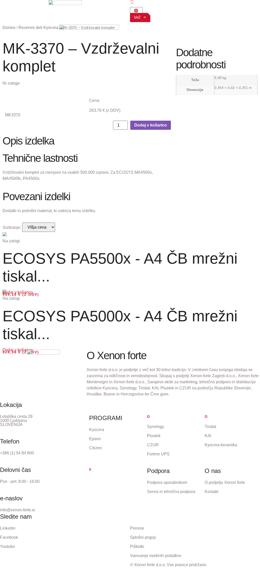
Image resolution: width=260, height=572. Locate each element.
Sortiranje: (12, 228)
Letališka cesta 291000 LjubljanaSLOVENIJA (16, 420)
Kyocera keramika (221, 445)
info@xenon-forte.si (17, 510)
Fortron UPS (158, 454)
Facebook (9, 537)
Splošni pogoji (143, 537)
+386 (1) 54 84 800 (17, 453)
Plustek (153, 436)
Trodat (210, 426)
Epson (95, 439)
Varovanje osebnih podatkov (155, 555)
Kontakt (211, 491)
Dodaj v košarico (150, 125)
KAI (208, 436)
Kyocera (96, 429)
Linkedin (7, 528)
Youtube (7, 546)
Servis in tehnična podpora (171, 491)
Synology (155, 426)
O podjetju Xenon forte (225, 482)
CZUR (153, 445)
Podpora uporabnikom (167, 482)
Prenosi (137, 528)
